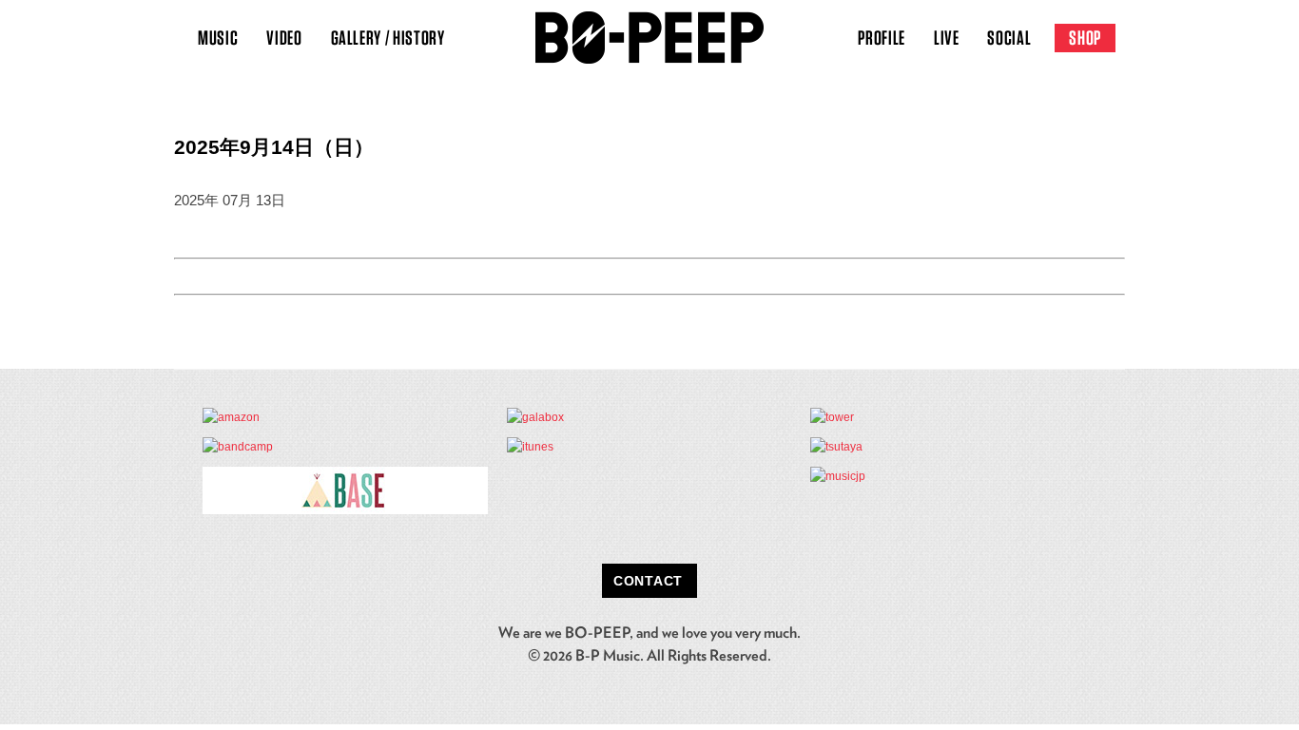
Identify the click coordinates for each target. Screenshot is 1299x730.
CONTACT (648, 580)
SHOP (1085, 37)
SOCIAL (1009, 37)
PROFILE (881, 37)
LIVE (947, 37)
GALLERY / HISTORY (388, 37)
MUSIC (218, 37)
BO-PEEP (649, 38)
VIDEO (283, 37)
